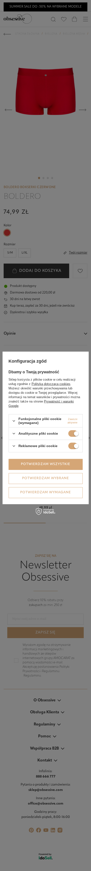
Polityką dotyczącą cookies (51, 384)
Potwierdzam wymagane (45, 492)
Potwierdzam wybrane (45, 478)
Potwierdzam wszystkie (45, 464)
